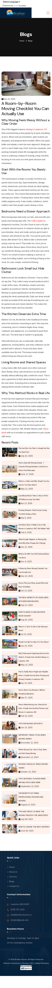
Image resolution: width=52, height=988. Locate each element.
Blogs (11, 881)
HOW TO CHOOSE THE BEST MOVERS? (34, 827)
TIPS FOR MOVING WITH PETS (31, 724)
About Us (13, 872)
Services (13, 877)
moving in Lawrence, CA (36, 129)
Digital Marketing (42, 963)
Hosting (25, 963)
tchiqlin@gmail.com (19, 920)
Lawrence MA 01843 (20, 904)
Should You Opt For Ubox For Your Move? (34, 642)
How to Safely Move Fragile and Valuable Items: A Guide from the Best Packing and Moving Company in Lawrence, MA (34, 675)
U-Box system (37, 221)
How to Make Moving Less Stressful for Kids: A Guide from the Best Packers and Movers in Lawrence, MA (33, 708)
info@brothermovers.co (21, 915)
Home (22, 41)
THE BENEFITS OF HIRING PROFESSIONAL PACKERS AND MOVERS (31, 797)
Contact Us (14, 886)
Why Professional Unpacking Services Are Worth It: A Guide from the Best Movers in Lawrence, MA (34, 657)
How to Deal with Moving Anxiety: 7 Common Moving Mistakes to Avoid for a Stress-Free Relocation (33, 466)
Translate (22, 6)
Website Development (12, 963)
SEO (32, 963)
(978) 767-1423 (17, 909)
